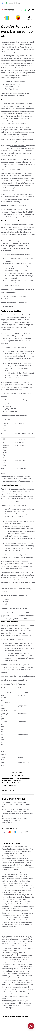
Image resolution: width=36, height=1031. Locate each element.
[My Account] (29, 10)
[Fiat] (7, 18)
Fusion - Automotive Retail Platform (15, 1017)
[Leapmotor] (29, 18)
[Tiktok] (22, 775)
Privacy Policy (7, 781)
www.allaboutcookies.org (10, 202)
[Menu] (33, 10)
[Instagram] (15, 775)
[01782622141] (21, 10)
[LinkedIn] (19, 775)
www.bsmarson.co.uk (18, 146)
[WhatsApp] (25, 10)
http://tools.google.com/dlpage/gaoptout (17, 481)
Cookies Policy (7, 778)
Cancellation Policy (9, 783)
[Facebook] (12, 775)
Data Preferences (9, 785)
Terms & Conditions (22, 778)
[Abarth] (18, 18)
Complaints (22, 783)
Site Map (17, 781)
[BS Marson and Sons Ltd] (8, 10)
